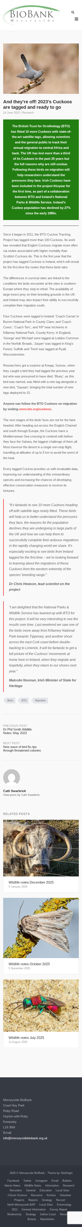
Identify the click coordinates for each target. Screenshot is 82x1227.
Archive (51, 1195)
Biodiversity (14, 1214)
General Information (34, 1209)
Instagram (41, 1180)
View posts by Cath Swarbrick (21, 794)
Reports (33, 1200)
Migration (40, 700)
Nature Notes (12, 1185)
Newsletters (47, 1219)
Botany (32, 1219)
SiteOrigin (67, 1173)
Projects (19, 1200)
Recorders (16, 1190)
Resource (36, 1195)
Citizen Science (17, 1195)
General (31, 1190)
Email (55, 1180)
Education (46, 1190)
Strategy (47, 1200)
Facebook (13, 1180)
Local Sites (62, 1190)
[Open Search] (73, 12)
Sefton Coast (48, 1214)
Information (52, 1185)
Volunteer (65, 1195)
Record (60, 1200)
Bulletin (66, 1180)
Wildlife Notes (32, 1185)
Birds (10, 700)
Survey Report (58, 1209)
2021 (15, 1209)
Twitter (27, 1180)
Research (28, 112)
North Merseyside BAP (21, 1204)
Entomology (64, 1204)
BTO (24, 700)
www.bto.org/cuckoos (35, 409)
